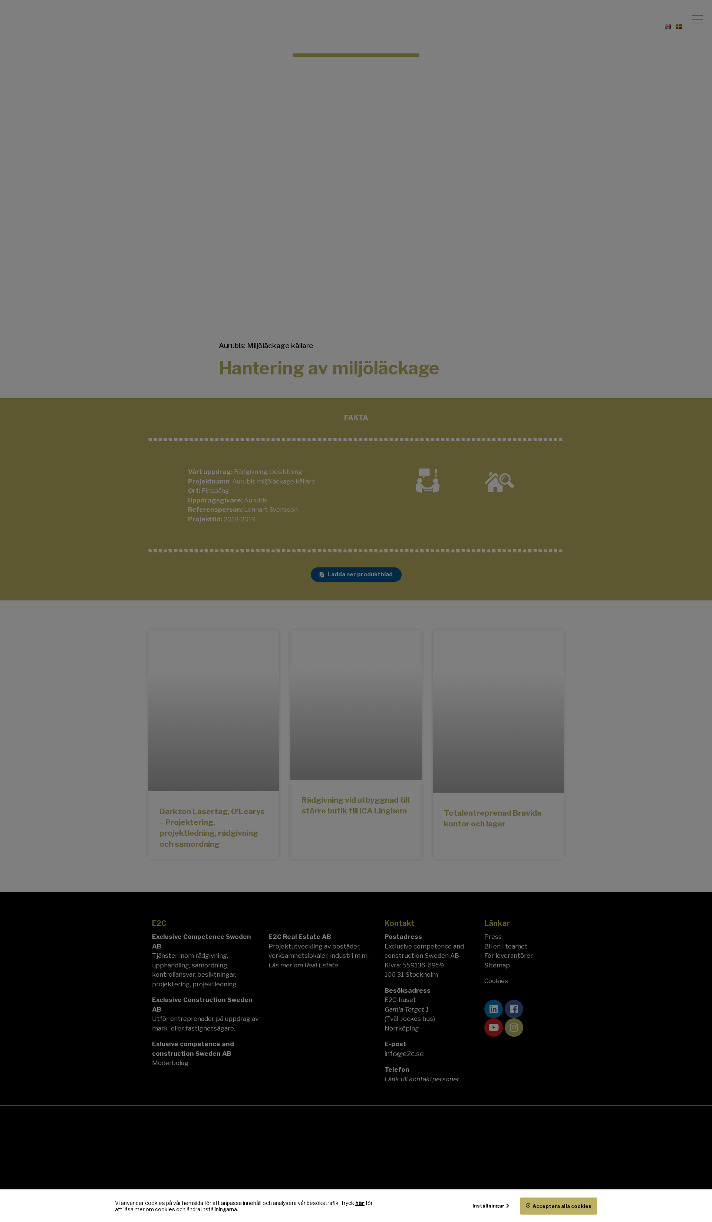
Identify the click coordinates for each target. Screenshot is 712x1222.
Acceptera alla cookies (562, 1206)
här (360, 1203)
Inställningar (488, 1206)
